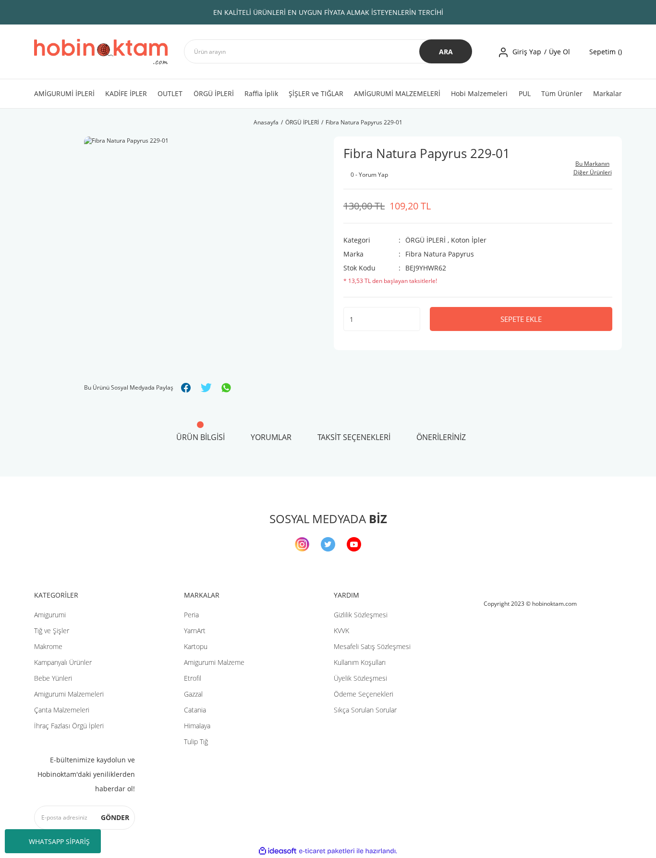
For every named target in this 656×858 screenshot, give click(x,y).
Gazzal (193, 694)
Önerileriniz (441, 437)
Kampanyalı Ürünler (63, 662)
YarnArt (195, 630)
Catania (195, 709)
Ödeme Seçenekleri (363, 694)
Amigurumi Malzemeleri (69, 694)
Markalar (607, 93)
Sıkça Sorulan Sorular (365, 709)
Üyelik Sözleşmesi (360, 678)
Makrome (48, 646)
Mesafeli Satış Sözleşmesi (372, 646)
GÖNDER (115, 817)
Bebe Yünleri (53, 678)
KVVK (341, 630)
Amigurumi (50, 614)
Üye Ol (559, 51)
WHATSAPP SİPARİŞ (59, 841)
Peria (191, 614)
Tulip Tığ (196, 741)
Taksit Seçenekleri (353, 437)
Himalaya (197, 725)
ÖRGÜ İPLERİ (425, 240)
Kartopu (195, 646)
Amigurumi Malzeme (214, 662)
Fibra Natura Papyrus (439, 253)
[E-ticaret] (327, 851)
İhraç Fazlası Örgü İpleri (69, 725)
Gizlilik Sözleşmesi (361, 614)
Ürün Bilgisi (200, 437)
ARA (446, 51)
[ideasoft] (277, 851)
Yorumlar (271, 437)
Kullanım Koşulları (360, 662)
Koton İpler (468, 240)
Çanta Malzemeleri (61, 709)
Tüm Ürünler (562, 93)
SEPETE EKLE (521, 319)
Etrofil (192, 678)
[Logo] (101, 51)
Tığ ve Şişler (51, 630)
